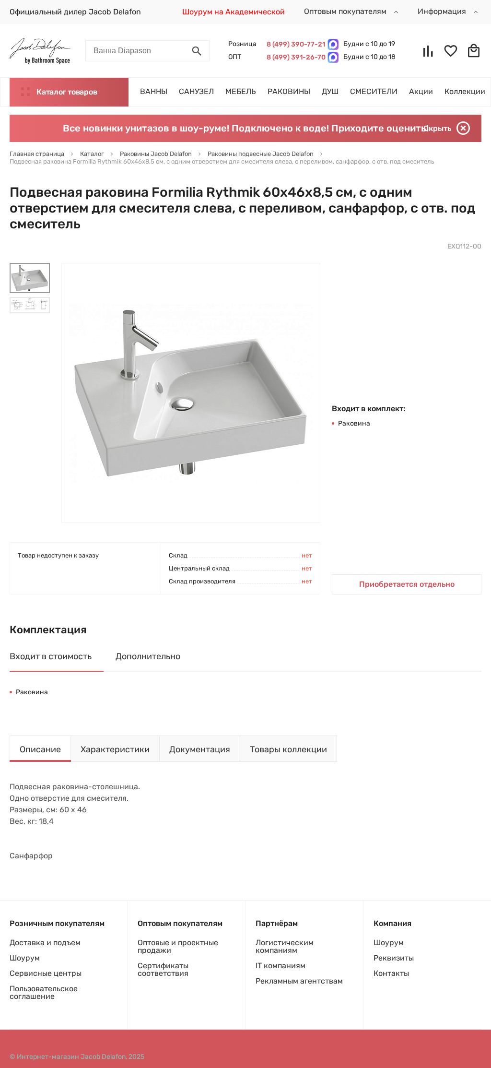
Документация (199, 749)
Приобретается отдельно (407, 584)
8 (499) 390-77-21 (295, 44)
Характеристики (115, 749)
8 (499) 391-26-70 (295, 57)
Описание (40, 749)
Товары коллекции (288, 749)
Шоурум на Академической (233, 11)
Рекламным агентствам (299, 980)
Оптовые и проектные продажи (178, 946)
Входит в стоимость (51, 656)
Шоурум (25, 957)
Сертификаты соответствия (163, 969)
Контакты (391, 973)
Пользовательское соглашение (44, 992)
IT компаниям (280, 965)
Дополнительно (148, 656)
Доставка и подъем (45, 942)
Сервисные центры (46, 973)
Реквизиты (394, 957)
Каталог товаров (66, 91)
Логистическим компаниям (285, 946)
